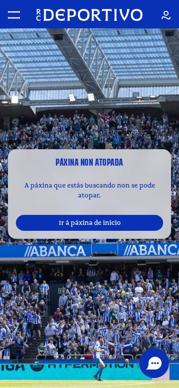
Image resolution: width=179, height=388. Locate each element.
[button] (154, 363)
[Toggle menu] (14, 15)
